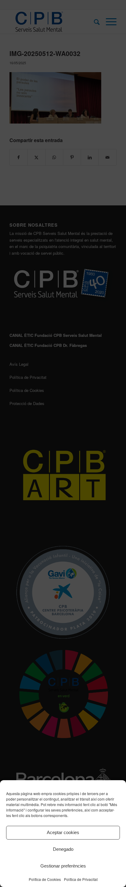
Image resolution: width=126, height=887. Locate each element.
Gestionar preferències (63, 865)
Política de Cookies (45, 879)
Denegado (63, 849)
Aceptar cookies (63, 832)
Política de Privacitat (81, 879)
